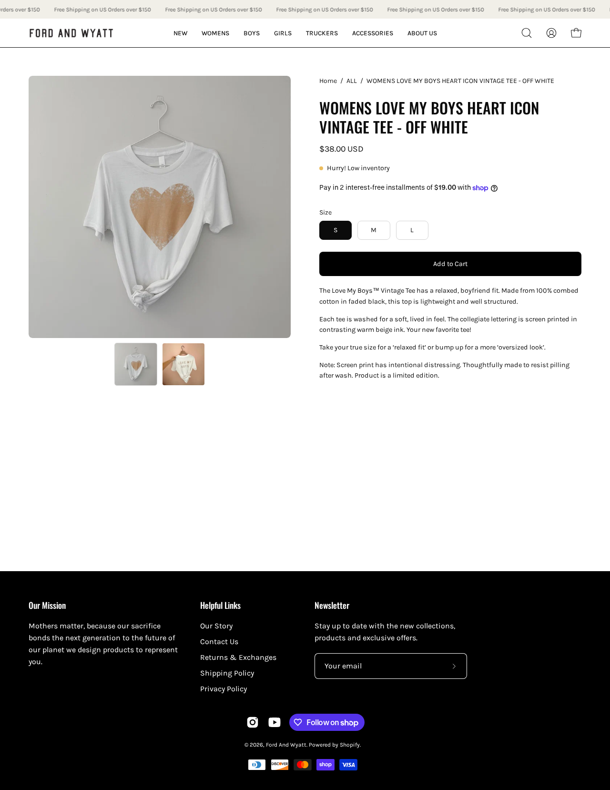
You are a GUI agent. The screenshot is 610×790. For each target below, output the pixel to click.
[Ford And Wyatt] (71, 33)
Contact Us (219, 641)
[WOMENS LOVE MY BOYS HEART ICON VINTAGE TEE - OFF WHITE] (135, 364)
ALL (351, 81)
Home (328, 81)
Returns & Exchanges (238, 657)
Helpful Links (220, 605)
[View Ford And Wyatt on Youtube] (274, 722)
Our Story (216, 625)
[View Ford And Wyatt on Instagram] (252, 722)
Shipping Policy (227, 672)
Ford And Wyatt (286, 744)
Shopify (350, 744)
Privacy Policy (223, 688)
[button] (527, 33)
